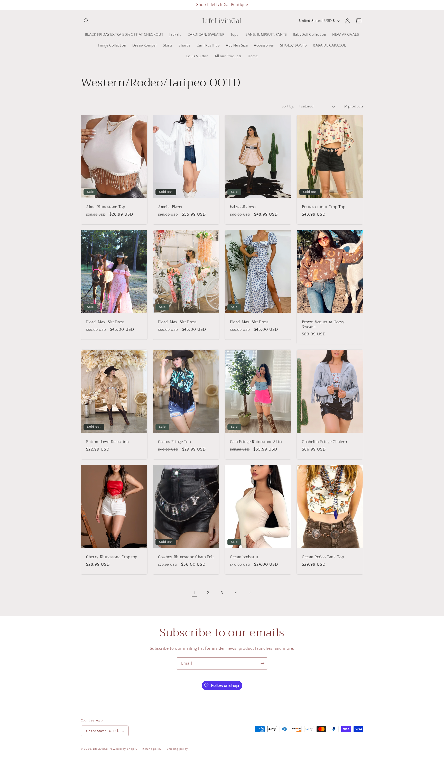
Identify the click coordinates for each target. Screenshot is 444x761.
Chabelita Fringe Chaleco (324, 441)
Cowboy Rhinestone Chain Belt (186, 557)
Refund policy (152, 748)
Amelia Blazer (170, 207)
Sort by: (288, 106)
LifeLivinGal (100, 749)
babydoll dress (242, 207)
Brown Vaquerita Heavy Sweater (323, 324)
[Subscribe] (262, 663)
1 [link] (194, 593)
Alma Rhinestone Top (105, 207)
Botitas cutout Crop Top (323, 207)
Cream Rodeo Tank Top (323, 557)
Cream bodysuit (244, 557)
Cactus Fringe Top (174, 441)
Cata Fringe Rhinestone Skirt (256, 441)
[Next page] (249, 593)
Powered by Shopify (123, 749)
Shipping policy (177, 748)
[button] (86, 20)
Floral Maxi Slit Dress (105, 322)
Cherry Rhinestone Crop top (111, 557)
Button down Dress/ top (107, 441)
